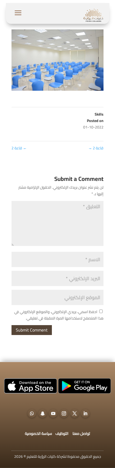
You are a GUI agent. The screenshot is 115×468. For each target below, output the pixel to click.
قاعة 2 (19, 147)
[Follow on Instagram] (64, 413)
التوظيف (61, 433)
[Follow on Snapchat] (42, 413)
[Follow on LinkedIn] (85, 413)
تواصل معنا (81, 433)
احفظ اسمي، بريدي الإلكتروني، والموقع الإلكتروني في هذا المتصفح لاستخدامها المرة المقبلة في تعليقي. (58, 315)
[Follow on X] (74, 413)
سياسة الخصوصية (38, 433)
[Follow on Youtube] (53, 413)
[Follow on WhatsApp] (32, 413)
